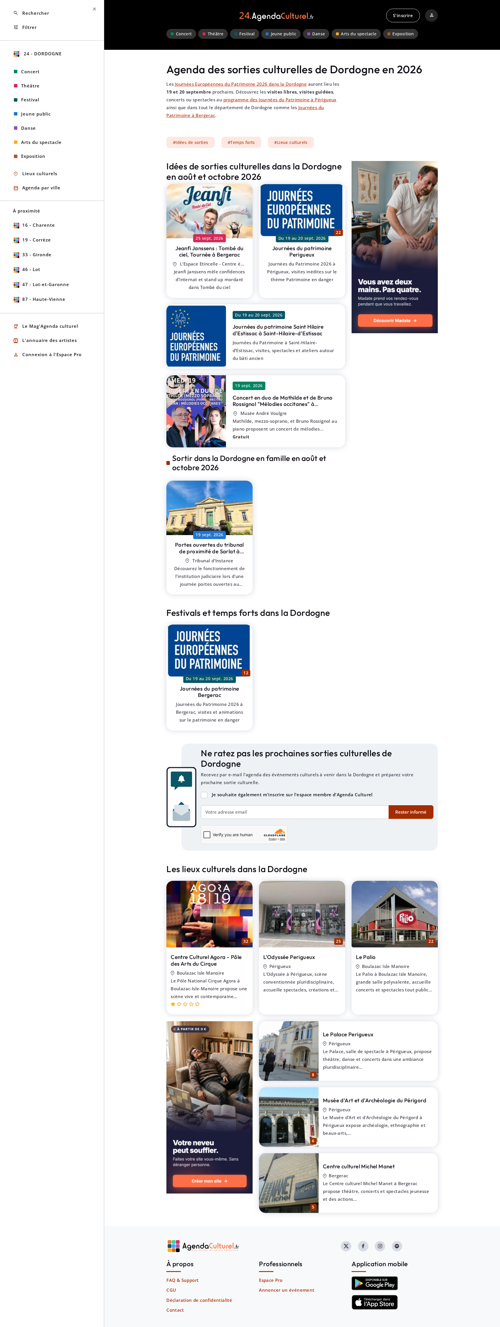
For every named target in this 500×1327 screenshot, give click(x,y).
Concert (184, 33)
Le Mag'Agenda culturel (45, 326)
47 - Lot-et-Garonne (45, 284)
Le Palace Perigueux (348, 1034)
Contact (175, 1310)
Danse (318, 33)
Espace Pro (270, 1280)
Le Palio (366, 956)
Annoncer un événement (286, 1290)
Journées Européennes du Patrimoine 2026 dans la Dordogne (241, 84)
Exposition (403, 33)
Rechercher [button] (31, 13)
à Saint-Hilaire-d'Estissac (278, 330)
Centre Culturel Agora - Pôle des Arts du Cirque (206, 960)
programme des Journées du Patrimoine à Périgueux (280, 100)
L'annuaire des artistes (45, 340)
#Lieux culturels (290, 142)
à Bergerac (209, 251)
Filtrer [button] (25, 27)
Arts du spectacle (358, 33)
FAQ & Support (182, 1280)
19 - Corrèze (36, 240)
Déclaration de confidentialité (199, 1300)
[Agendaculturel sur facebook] (363, 1246)
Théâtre (216, 33)
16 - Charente (38, 225)
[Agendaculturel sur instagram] (380, 1246)
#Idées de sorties (190, 142)
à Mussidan (283, 404)
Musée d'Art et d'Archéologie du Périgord (374, 1100)
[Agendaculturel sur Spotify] (397, 1246)
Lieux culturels (35, 174)
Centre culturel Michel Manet (359, 1166)
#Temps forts (241, 142)
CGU (171, 1290)
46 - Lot (31, 269)
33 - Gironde (37, 254)
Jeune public (284, 33)
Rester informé (411, 812)
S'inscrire (403, 15)
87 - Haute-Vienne (43, 299)
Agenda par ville (36, 188)
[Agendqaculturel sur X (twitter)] (346, 1246)
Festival (247, 33)
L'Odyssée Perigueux (289, 956)
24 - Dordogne (42, 53)
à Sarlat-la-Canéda (209, 551)
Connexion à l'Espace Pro (47, 355)
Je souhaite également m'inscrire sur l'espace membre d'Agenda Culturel (292, 794)
